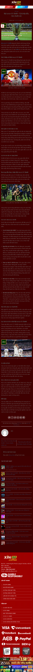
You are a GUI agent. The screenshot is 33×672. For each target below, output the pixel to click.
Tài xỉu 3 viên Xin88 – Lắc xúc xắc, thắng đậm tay (17, 489)
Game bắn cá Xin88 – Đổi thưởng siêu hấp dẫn (18, 521)
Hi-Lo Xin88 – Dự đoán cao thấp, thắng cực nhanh (18, 494)
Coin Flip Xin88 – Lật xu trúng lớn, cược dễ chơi (18, 500)
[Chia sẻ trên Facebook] (12, 417)
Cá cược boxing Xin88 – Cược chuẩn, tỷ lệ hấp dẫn (18, 526)
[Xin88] (16, 3)
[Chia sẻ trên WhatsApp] (9, 417)
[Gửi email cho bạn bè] (18, 417)
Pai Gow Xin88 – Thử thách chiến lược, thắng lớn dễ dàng (17, 484)
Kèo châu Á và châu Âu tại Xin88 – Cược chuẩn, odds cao (8, 443)
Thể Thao (16, 11)
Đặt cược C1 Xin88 (6, 43)
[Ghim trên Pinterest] (21, 417)
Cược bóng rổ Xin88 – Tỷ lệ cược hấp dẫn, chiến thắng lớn (18, 542)
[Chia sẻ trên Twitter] (15, 417)
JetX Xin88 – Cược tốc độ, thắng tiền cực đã (19, 504)
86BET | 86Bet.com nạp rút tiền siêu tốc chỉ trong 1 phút (18, 466)
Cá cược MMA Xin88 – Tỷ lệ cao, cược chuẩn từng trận (17, 532)
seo (23, 20)
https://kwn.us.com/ (10, 569)
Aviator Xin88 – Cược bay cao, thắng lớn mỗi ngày (17, 510)
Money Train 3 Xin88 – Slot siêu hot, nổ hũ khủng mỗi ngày (18, 473)
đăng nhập (12, 455)
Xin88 (17, 49)
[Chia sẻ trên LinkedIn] (23, 417)
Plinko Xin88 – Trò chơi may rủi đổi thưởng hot (18, 516)
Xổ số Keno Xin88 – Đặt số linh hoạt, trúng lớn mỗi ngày (18, 478)
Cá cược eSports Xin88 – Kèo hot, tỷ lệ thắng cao (17, 537)
